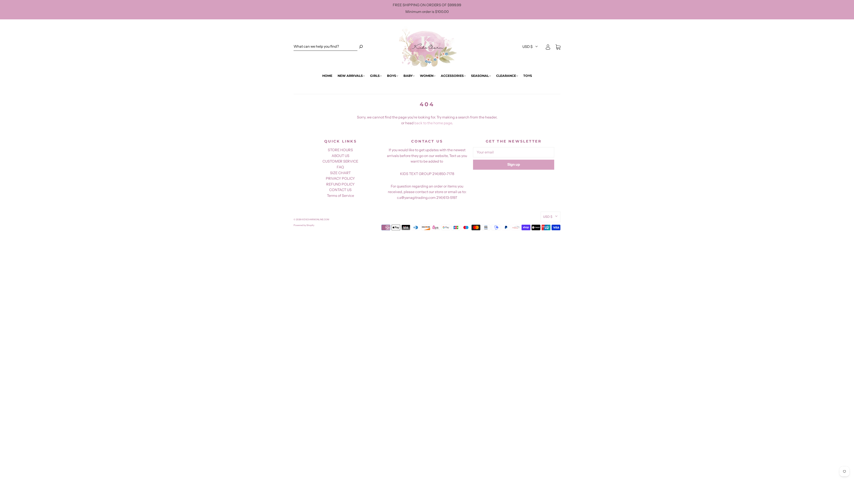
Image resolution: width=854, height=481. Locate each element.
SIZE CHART (340, 173)
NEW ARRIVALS (350, 76)
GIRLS (375, 76)
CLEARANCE (506, 76)
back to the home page (433, 123)
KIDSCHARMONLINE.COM (315, 219)
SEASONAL (480, 76)
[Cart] (558, 47)
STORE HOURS (340, 150)
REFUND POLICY (340, 184)
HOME (327, 76)
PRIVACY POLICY (340, 178)
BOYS (391, 76)
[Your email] (513, 152)
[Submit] (361, 47)
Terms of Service (340, 195)
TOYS (527, 76)
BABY (408, 76)
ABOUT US (340, 155)
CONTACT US (340, 190)
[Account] (548, 47)
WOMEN (426, 76)
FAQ (340, 167)
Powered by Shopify (304, 225)
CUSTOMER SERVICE (340, 161)
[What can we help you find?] (325, 47)
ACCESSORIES (452, 76)
